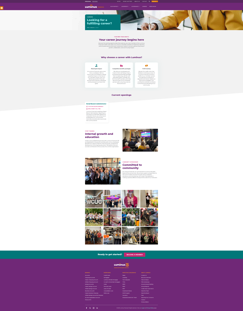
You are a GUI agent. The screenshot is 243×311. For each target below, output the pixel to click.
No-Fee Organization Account (92, 297)
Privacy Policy (150, 308)
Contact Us (144, 275)
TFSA (124, 282)
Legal (142, 308)
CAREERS (144, 6)
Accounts (87, 275)
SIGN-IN (154, 1)
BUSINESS (95, 1)
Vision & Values (145, 279)
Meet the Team (145, 290)
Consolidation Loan (108, 290)
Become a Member (146, 277)
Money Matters (127, 1)
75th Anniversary (145, 282)
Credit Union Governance (147, 288)
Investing (125, 277)
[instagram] (93, 308)
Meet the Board (145, 293)
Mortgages (106, 277)
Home (88, 27)
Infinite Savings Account (91, 288)
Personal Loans (107, 286)
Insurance (125, 295)
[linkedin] (97, 308)
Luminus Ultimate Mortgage (111, 279)
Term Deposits (126, 279)
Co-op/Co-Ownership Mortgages (112, 282)
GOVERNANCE (135, 6)
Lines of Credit (107, 288)
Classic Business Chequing (91, 293)
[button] (1, 8)
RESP (124, 286)
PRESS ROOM (152, 6)
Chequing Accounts (90, 277)
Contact (144, 1)
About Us (92, 27)
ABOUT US (137, 1)
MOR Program (126, 293)
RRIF (124, 288)
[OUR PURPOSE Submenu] (119, 6)
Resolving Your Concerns (147, 297)
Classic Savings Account (91, 286)
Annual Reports (145, 286)
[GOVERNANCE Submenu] (140, 6)
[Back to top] (240, 308)
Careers (143, 299)
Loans (105, 284)
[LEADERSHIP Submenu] (129, 6)
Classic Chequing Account (91, 279)
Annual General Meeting (147, 284)
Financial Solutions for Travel (130, 297)
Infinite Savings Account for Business (93, 295)
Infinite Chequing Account (91, 282)
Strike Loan (106, 293)
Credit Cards (107, 275)
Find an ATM (88, 299)
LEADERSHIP (124, 6)
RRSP (124, 284)
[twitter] (90, 308)
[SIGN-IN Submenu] (156, 1)
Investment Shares (127, 290)
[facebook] (86, 308)
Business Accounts (89, 290)
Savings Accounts (89, 284)
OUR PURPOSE (114, 6)
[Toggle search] (149, 1)
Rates (118, 1)
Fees (142, 295)
